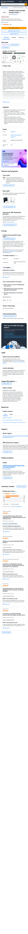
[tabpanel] (14, 420)
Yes (11, 144)
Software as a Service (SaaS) (16, 140)
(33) (10, 24)
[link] (18, 7)
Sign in (25, 1)
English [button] (20, 1)
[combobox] (13, 4)
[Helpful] (8, 300)
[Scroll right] (27, 37)
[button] (20, 12)
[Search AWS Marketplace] (26, 4)
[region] (14, 260)
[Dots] (12, 482)
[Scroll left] (1, 37)
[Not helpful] (10, 300)
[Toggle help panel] (26, 7)
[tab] (6, 37)
